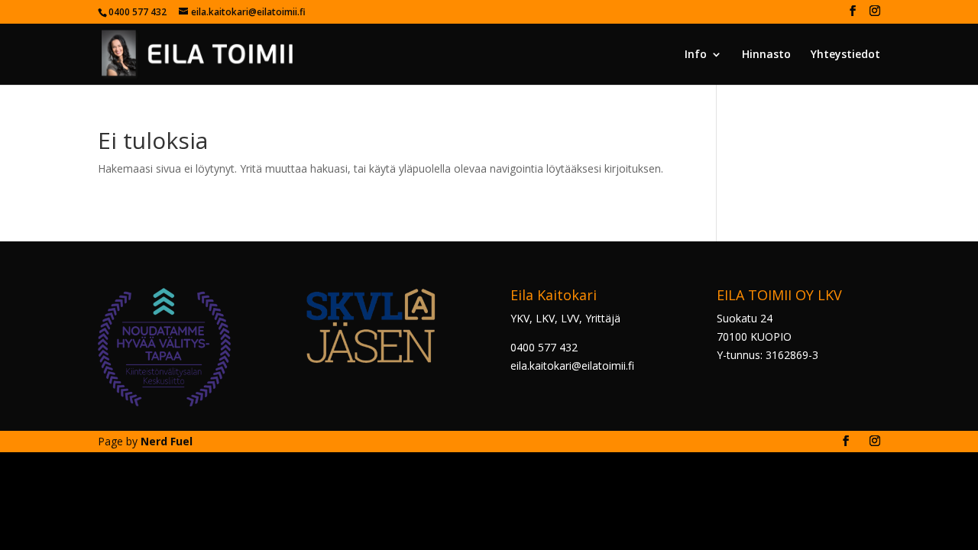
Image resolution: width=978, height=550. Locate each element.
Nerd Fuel (167, 441)
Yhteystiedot (845, 55)
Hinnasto (766, 55)
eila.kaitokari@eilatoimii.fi (572, 365)
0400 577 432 (544, 347)
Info (696, 55)
